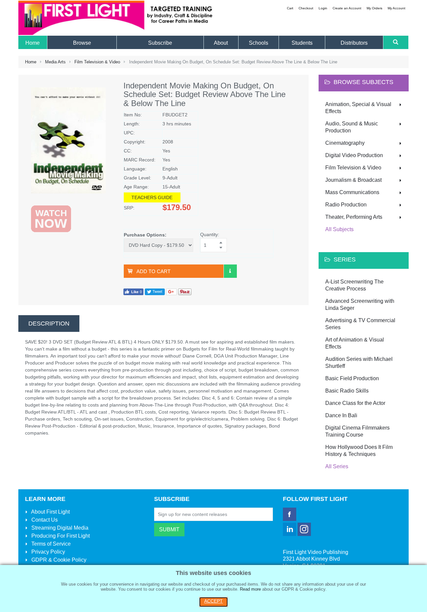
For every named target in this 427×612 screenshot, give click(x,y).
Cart (290, 8)
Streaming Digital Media (59, 528)
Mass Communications (352, 192)
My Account (396, 8)
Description (48, 323)
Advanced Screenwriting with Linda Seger (359, 304)
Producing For (60, 536)
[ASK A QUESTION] (230, 271)
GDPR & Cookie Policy (58, 560)
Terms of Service (50, 544)
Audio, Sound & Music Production (351, 127)
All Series (336, 466)
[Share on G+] (171, 291)
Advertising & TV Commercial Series (360, 324)
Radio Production (346, 204)
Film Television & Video (97, 61)
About (50, 512)
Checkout (306, 8)
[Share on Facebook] (133, 291)
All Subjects (339, 229)
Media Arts (55, 61)
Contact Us (44, 520)
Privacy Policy (47, 552)
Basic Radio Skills (347, 391)
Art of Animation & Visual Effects (354, 343)
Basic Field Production (352, 378)
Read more (250, 589)
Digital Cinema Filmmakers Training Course (357, 431)
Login (323, 8)
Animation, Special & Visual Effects (358, 107)
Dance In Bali (341, 415)
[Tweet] (155, 291)
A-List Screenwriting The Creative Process (354, 285)
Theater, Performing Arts (353, 217)
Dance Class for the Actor (355, 403)
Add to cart (153, 271)
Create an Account (347, 8)
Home (30, 61)
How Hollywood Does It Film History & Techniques (359, 450)
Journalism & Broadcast (353, 180)
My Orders (374, 8)
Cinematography (345, 143)
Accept (213, 601)
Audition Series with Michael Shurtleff (359, 362)
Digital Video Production (354, 155)
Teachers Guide (151, 197)
